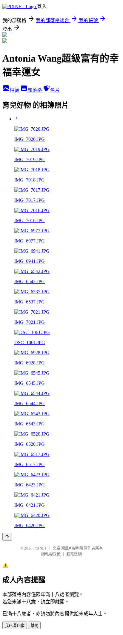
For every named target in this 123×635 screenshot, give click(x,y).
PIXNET (40, 548)
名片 (55, 90)
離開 (34, 625)
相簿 (15, 90)
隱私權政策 (51, 554)
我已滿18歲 (14, 625)
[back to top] (7, 537)
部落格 (35, 90)
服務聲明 (74, 554)
